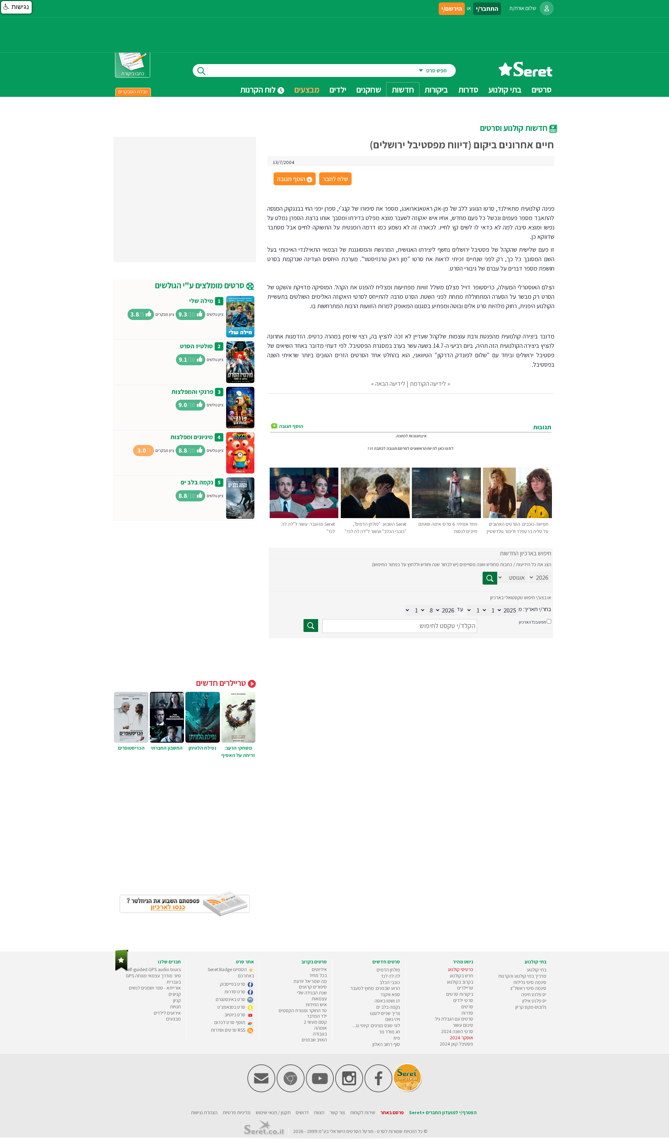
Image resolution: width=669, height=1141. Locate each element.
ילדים (338, 89)
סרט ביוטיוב (235, 1014)
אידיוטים (319, 969)
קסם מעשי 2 (315, 1022)
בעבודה (320, 1034)
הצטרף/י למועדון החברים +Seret (443, 1112)
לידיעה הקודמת (428, 384)
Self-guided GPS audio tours (153, 969)
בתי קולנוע (536, 970)
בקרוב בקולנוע (460, 982)
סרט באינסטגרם (231, 999)
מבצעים (307, 89)
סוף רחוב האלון (386, 1044)
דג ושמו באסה (387, 1001)
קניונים (175, 994)
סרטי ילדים (463, 1000)
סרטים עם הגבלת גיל (454, 1019)
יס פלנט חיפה (533, 994)
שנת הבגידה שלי (312, 993)
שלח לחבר (335, 179)
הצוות (319, 1112)
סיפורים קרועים (313, 987)
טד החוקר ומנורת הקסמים (303, 1010)
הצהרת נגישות (204, 1112)
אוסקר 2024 (461, 1037)
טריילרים (465, 988)
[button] (16, 7)
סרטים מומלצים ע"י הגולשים (200, 285)
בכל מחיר (318, 975)
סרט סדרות (235, 991)
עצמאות (319, 998)
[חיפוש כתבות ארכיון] (490, 578)
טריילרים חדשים (222, 682)
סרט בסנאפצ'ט (231, 1007)
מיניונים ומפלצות (191, 437)
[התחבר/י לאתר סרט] (547, 8)
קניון (177, 1000)
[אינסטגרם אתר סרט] (349, 1090)
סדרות (467, 1013)
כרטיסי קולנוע (460, 969)
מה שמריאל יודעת (310, 981)
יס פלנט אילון (534, 1001)
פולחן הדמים (388, 970)
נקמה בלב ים (197, 482)
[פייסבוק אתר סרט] (378, 1090)
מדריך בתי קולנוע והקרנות (522, 976)
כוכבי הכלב (389, 982)
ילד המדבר (317, 1016)
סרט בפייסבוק (233, 984)
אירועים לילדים (167, 1013)
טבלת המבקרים (133, 91)
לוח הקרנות (258, 89)
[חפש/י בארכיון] (310, 625)
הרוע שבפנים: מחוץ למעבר (375, 988)
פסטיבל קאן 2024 (456, 1044)
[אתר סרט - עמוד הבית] (525, 74)
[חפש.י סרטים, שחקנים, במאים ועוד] (200, 70)
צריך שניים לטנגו (385, 1013)
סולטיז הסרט (196, 346)
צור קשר (337, 1112)
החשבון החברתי (167, 748)
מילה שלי (201, 301)
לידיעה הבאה (390, 384)
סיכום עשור (463, 1025)
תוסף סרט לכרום (230, 1022)
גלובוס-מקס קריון (530, 1007)
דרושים (302, 1112)
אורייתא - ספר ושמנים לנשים (155, 988)
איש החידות (316, 1004)
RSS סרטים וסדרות (228, 1030)
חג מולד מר (389, 1032)
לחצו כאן (446, 448)
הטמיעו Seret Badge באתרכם (231, 972)
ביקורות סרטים (459, 994)
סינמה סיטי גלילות (529, 982)
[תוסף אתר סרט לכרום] (291, 1090)
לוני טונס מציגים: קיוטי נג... (376, 1025)
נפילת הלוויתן (202, 748)
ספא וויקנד (390, 994)
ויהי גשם (392, 1019)
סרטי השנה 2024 (457, 1031)
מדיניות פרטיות (237, 1112)
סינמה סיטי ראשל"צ (528, 988)
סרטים (467, 1006)
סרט (381, 1131)
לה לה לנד (390, 976)
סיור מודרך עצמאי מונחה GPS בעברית (153, 978)
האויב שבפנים (314, 1040)
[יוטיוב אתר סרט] (320, 1090)
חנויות (175, 1006)
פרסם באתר (392, 1112)
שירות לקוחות (362, 1112)
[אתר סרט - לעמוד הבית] (122, 969)
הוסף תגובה (294, 179)
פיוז (396, 1038)
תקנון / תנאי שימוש (273, 1112)
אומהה (320, 1028)
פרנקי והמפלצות (192, 392)
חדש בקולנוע (461, 975)
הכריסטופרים (131, 748)
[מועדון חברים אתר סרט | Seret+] (261, 1090)
